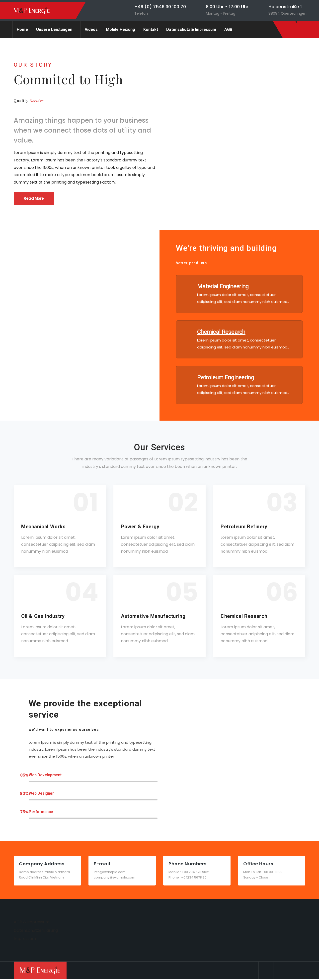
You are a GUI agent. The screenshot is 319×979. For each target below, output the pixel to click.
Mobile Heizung (120, 29)
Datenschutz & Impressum (191, 29)
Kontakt (150, 29)
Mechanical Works (43, 527)
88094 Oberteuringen (287, 13)
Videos (91, 29)
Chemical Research (244, 616)
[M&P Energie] (31, 10)
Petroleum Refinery (244, 527)
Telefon (141, 13)
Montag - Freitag (220, 13)
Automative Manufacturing (153, 616)
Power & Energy (140, 527)
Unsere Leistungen (54, 29)
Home (22, 29)
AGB (228, 29)
